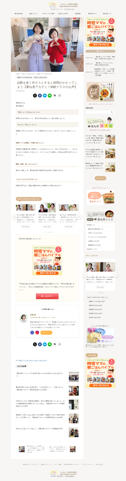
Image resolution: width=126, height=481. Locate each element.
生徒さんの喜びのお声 (40, 360)
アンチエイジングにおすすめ (97, 237)
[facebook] (40, 96)
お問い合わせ (99, 464)
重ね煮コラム (92, 13)
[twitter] (35, 96)
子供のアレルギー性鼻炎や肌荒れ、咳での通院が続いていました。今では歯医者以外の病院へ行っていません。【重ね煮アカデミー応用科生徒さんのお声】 (40, 403)
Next (79, 216)
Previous (15, 216)
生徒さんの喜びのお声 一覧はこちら (97, 297)
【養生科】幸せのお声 (95, 305)
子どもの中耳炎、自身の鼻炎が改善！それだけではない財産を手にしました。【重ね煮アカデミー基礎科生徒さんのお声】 (47, 216)
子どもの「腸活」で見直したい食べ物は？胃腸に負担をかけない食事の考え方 (94, 138)
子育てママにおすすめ (95, 233)
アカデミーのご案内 (48, 13)
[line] (50, 96)
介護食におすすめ (93, 241)
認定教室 (78, 13)
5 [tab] (52, 232)
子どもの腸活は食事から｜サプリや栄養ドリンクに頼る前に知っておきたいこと (94, 152)
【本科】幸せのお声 (94, 317)
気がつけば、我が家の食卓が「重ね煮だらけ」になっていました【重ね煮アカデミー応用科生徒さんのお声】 (69, 216)
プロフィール (46, 332)
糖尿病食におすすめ (94, 245)
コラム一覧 (99, 178)
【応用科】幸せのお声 (95, 313)
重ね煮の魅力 (19, 13)
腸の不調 (98, 143)
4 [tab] (50, 232)
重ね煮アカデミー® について (30, 464)
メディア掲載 (57, 464)
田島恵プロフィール (46, 464)
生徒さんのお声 (63, 13)
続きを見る (25, 226)
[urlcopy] (60, 96)
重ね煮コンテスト (92, 249)
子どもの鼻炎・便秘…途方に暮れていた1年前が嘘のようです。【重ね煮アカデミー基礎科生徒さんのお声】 (26, 216)
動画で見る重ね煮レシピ (95, 229)
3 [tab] (48, 232)
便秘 (96, 168)
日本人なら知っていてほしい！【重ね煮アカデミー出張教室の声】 (39, 429)
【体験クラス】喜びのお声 (25, 360)
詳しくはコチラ (46, 296)
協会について (33, 13)
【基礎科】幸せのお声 (95, 309)
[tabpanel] (26, 216)
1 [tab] (44, 232)
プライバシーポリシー (87, 464)
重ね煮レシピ (107, 13)
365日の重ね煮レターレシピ (71, 464)
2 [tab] (46, 232)
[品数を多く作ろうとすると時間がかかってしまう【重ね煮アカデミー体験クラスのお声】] (45, 96)
